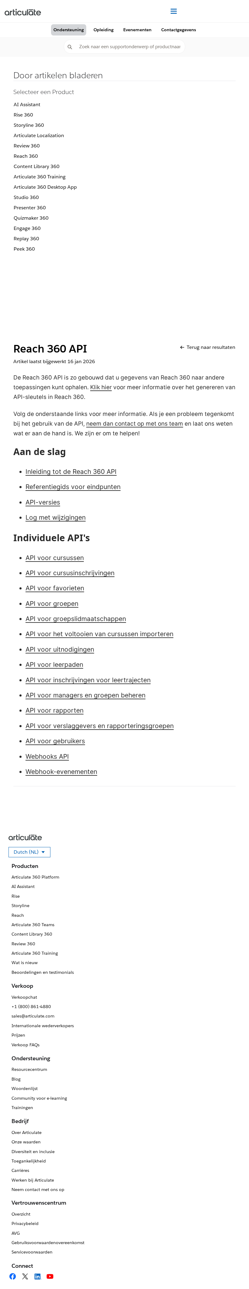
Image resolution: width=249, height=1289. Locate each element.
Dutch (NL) (32, 853)
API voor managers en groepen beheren (85, 695)
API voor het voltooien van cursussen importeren (99, 634)
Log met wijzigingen (56, 517)
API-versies (43, 502)
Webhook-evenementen (61, 771)
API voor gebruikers (55, 741)
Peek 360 (24, 249)
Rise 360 (23, 115)
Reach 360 (26, 156)
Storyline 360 (29, 125)
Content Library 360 (37, 166)
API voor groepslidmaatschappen (76, 619)
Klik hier (101, 387)
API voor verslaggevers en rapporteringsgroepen (100, 726)
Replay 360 (26, 238)
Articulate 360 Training (40, 177)
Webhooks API (47, 756)
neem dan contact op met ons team (134, 423)
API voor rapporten (55, 710)
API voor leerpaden (54, 664)
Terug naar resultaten (211, 347)
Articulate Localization (39, 135)
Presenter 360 (30, 207)
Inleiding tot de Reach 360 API (71, 471)
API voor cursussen (55, 558)
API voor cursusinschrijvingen (70, 573)
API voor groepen (52, 603)
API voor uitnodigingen (60, 649)
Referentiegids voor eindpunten (73, 487)
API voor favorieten (55, 588)
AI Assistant (27, 104)
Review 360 (27, 146)
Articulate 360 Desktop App (45, 187)
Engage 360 (27, 228)
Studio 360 (26, 197)
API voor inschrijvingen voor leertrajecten (88, 680)
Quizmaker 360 (31, 218)
